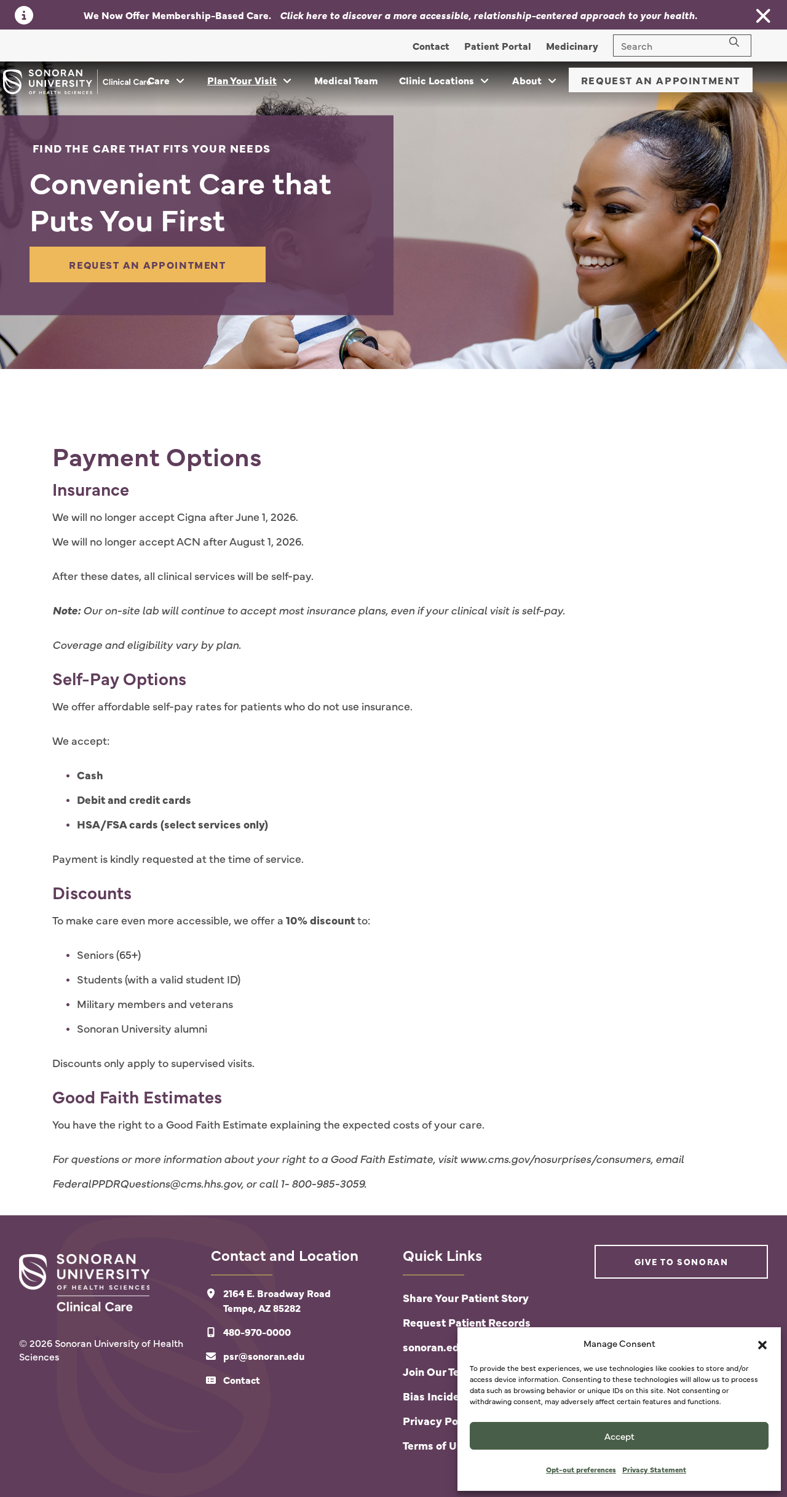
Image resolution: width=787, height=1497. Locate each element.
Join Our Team (439, 1371)
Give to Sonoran (682, 1261)
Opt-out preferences (581, 1469)
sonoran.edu (434, 1346)
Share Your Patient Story (466, 1297)
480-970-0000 (257, 1331)
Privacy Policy (440, 1420)
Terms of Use (436, 1445)
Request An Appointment (660, 80)
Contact (431, 45)
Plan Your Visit (242, 80)
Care (159, 80)
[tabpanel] (393, 215)
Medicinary (572, 45)
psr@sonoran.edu (264, 1355)
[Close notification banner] (763, 16)
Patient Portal (497, 45)
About (527, 80)
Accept (619, 1435)
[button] (762, 1343)
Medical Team (346, 80)
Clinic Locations (436, 80)
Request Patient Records (467, 1322)
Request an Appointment (147, 264)
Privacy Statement (654, 1469)
